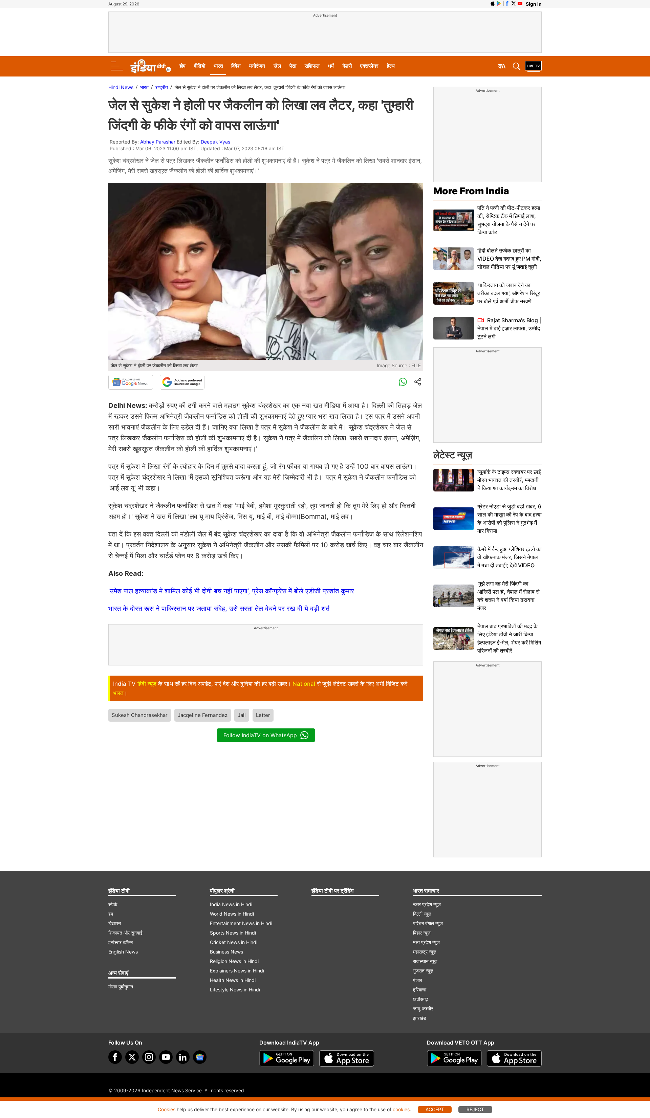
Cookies (166, 1109)
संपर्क (112, 904)
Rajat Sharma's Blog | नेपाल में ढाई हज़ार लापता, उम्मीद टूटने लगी (509, 328)
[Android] (499, 3)
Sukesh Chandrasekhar (140, 715)
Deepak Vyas (215, 142)
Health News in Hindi (233, 980)
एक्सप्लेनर (369, 66)
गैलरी (347, 66)
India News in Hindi (231, 904)
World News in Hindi (232, 914)
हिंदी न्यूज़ (146, 683)
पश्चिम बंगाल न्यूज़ (428, 923)
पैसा (292, 66)
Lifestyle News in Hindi (235, 989)
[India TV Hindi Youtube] (520, 3)
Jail (242, 715)
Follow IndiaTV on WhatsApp (260, 735)
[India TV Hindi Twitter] (513, 3)
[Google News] (130, 382)
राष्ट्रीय (161, 87)
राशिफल (312, 66)
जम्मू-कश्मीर (423, 1008)
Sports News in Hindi (233, 933)
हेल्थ (391, 66)
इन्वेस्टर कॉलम (120, 942)
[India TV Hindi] (150, 66)
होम (182, 66)
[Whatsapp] (403, 382)
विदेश (236, 66)
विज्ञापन (114, 923)
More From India (471, 191)
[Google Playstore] (286, 1058)
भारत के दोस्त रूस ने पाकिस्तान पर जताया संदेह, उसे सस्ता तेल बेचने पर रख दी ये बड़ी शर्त (218, 609)
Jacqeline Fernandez (203, 715)
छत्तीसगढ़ (420, 999)
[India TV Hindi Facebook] (507, 3)
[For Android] (454, 1058)
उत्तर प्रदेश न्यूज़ (427, 904)
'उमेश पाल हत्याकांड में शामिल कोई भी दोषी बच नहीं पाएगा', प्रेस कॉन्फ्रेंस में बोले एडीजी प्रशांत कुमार (231, 591)
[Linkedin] (183, 1057)
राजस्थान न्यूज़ (425, 961)
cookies (401, 1109)
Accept (435, 1109)
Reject (475, 1109)
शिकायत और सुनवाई (125, 933)
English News (123, 952)
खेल (277, 66)
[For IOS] (514, 1058)
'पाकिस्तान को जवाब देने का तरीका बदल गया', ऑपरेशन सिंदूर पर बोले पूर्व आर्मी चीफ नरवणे (508, 293)
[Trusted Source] (182, 382)
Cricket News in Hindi (233, 942)
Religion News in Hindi (234, 961)
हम (110, 914)
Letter (263, 715)
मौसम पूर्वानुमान (120, 986)
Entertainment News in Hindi (241, 923)
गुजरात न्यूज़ (423, 970)
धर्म (331, 66)
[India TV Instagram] (149, 1057)
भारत (218, 66)
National (303, 683)
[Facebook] (115, 1057)
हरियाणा (419, 989)
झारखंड (419, 1018)
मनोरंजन (257, 66)
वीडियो (199, 66)
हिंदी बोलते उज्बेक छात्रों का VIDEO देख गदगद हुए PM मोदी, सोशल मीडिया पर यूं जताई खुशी (509, 258)
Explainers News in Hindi (237, 970)
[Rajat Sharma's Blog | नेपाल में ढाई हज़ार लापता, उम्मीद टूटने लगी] (453, 328)
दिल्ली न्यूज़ (422, 914)
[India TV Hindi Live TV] (533, 66)
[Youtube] (166, 1057)
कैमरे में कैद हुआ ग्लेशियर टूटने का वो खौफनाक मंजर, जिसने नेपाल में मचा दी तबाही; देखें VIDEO (509, 557)
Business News (226, 952)
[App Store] (346, 1058)
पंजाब (417, 980)
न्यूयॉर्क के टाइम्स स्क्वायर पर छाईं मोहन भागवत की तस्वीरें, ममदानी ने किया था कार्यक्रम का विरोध (509, 479)
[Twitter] (132, 1057)
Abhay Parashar (157, 142)
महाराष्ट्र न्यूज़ (424, 952)
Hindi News (120, 87)
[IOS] (492, 3)
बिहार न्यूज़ (422, 933)
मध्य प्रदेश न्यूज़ (426, 942)
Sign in (534, 4)
